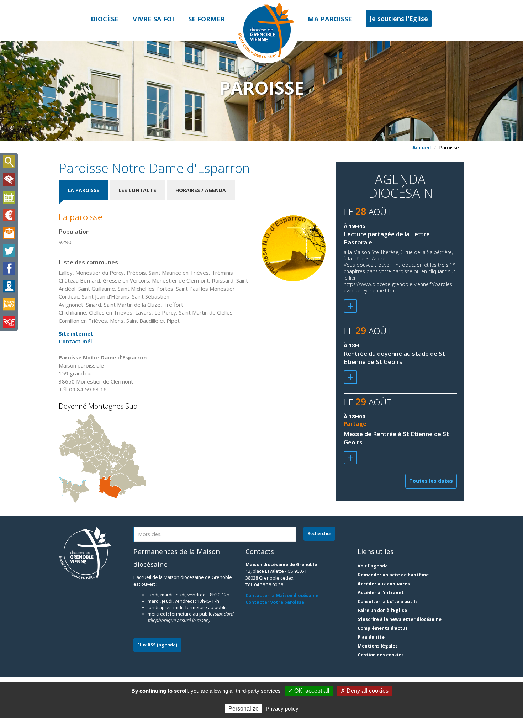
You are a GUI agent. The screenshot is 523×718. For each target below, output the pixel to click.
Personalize (243, 709)
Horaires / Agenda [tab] (200, 190)
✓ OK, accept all (308, 691)
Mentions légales (378, 646)
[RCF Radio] (9, 322)
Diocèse (104, 19)
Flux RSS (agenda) (157, 645)
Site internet (76, 333)
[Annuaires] (9, 286)
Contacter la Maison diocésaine (281, 595)
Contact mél (75, 341)
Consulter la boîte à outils (388, 601)
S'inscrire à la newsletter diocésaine (400, 619)
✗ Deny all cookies (364, 691)
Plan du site (371, 637)
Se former (206, 19)
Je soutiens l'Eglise (399, 18)
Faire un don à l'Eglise (382, 610)
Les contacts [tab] (137, 190)
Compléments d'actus (383, 628)
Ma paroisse (330, 19)
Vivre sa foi (153, 19)
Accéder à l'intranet (381, 593)
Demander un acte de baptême (393, 575)
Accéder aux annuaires (384, 584)
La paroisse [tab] (83, 190)
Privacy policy (282, 709)
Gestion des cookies (381, 655)
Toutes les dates (431, 480)
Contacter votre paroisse (274, 602)
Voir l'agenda (373, 566)
